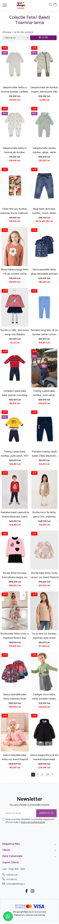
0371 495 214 (11, 879)
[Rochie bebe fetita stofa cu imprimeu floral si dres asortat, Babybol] (14, 610)
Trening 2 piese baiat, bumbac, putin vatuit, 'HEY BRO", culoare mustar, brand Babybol (14, 454)
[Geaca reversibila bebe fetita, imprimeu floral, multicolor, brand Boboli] (14, 671)
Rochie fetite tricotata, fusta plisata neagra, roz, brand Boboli (15, 575)
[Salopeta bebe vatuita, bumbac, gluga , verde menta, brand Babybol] (44, 125)
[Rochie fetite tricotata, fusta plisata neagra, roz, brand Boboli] (14, 550)
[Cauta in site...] (50, 5)
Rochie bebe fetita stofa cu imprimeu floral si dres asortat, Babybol (14, 636)
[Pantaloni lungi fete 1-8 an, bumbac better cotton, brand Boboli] (44, 307)
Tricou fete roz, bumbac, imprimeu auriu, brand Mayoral (44, 636)
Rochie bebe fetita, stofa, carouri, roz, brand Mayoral (44, 575)
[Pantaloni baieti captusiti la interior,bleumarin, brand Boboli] (14, 489)
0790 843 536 (11, 875)
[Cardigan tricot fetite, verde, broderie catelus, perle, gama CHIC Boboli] (44, 671)
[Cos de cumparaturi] (55, 5)
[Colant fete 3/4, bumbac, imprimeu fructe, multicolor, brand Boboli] (14, 185)
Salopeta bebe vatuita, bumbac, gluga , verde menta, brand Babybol (44, 150)
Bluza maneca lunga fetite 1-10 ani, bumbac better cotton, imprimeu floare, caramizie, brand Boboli (14, 271)
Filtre (44, 37)
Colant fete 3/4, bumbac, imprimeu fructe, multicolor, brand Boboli (14, 211)
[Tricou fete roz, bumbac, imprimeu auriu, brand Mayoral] (44, 610)
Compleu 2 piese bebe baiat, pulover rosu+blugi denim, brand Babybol (14, 393)
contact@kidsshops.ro (15, 884)
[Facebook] (26, 891)
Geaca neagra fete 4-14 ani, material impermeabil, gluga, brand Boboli (44, 757)
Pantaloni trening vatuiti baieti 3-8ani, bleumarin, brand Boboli (44, 454)
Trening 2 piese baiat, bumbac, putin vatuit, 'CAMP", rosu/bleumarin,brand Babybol (44, 393)
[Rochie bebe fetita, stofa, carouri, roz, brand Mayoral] (44, 550)
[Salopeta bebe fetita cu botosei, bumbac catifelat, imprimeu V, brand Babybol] (14, 64)
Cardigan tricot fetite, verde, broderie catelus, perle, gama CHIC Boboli (44, 696)
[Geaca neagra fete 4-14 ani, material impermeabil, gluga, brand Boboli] (44, 732)
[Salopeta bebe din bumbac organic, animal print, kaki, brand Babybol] (44, 64)
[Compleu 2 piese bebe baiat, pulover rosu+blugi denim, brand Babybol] (14, 367)
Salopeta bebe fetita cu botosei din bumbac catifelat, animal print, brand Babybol (15, 150)
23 (48, 774)
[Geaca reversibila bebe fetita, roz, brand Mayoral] (14, 732)
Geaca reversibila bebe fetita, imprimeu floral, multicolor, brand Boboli (14, 696)
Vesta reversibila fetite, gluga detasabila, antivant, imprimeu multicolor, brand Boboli (44, 271)
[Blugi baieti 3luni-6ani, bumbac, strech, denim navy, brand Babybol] (44, 185)
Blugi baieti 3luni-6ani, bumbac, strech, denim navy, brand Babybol (44, 211)
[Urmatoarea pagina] (52, 775)
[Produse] (5, 6)
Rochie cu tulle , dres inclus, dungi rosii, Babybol (14, 332)
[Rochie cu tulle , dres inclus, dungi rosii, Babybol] (14, 307)
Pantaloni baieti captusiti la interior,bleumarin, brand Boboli (15, 514)
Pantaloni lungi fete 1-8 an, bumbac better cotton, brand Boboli (44, 332)
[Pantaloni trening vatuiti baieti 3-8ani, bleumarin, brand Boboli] (44, 428)
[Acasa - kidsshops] (21, 5)
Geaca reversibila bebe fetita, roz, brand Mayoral (15, 757)
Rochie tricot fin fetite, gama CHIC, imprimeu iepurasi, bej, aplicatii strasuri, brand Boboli (44, 514)
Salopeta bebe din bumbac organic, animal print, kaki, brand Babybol (44, 89)
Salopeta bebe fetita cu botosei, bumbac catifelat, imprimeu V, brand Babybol (15, 89)
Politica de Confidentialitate (33, 822)
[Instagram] (32, 891)
